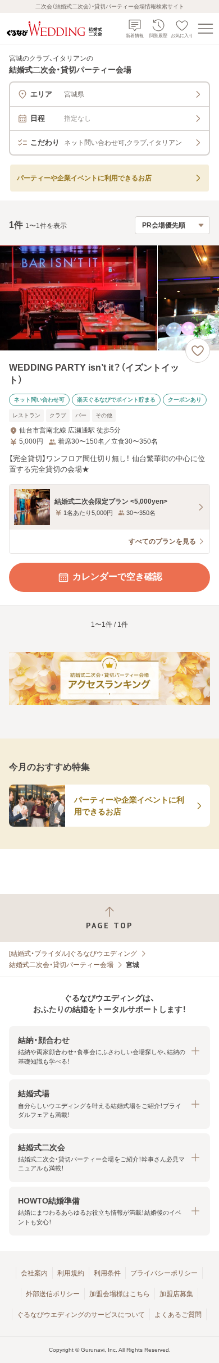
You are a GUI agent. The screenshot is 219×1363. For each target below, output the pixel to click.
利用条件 (107, 1273)
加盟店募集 (176, 1294)
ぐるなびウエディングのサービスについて (81, 1315)
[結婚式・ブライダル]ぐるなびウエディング (73, 954)
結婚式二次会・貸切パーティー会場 (61, 965)
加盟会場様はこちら (119, 1294)
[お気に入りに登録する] (197, 350)
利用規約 (70, 1273)
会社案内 (34, 1273)
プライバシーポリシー (164, 1273)
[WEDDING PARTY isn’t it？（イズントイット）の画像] (109, 297)
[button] (109, 1050)
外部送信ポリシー (53, 1294)
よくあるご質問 (178, 1315)
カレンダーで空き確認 (117, 576)
